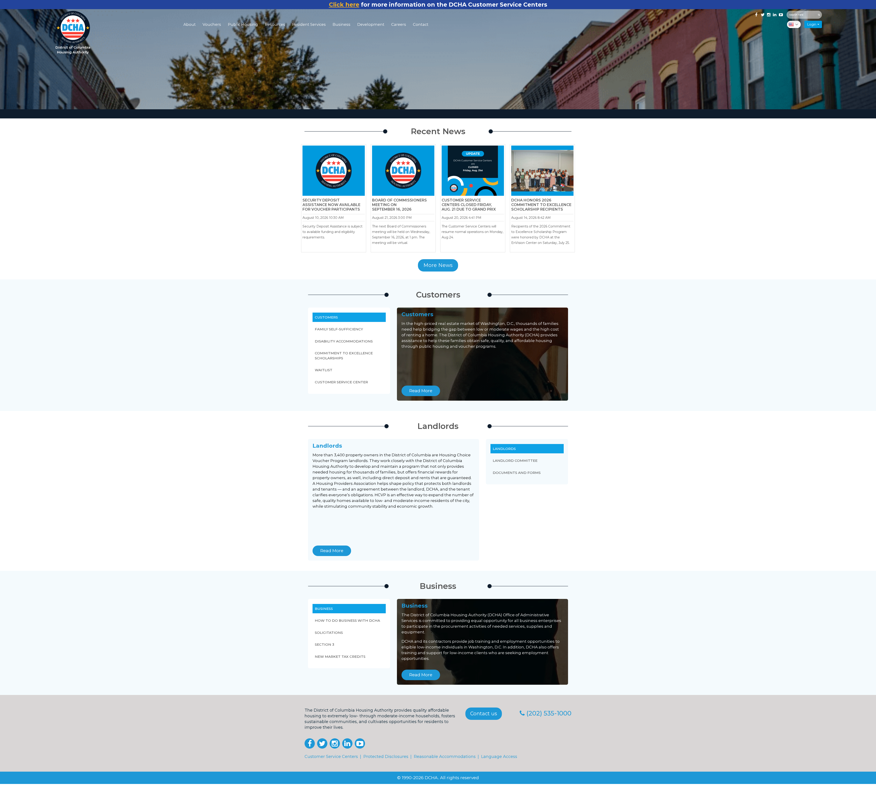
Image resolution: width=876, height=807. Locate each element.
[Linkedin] (774, 14)
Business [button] (341, 24)
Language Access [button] (499, 756)
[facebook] (756, 14)
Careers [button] (398, 24)
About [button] (189, 24)
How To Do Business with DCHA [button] (347, 620)
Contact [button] (420, 24)
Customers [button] (326, 317)
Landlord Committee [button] (515, 460)
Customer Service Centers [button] (331, 756)
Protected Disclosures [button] (385, 756)
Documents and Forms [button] (517, 472)
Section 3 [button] (324, 644)
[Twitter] (762, 14)
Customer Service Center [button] (341, 382)
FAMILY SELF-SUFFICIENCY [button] (339, 329)
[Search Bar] (819, 15)
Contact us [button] (483, 713)
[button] (310, 743)
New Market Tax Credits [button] (340, 656)
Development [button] (370, 24)
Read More (420, 390)
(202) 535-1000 (548, 713)
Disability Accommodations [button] (344, 341)
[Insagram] (768, 14)
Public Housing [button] (243, 24)
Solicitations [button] (329, 632)
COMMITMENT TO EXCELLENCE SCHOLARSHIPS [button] (344, 355)
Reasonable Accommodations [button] (445, 756)
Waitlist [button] (323, 370)
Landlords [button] (504, 449)
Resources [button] (275, 24)
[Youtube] (780, 14)
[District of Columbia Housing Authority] (73, 28)
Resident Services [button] (309, 24)
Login (811, 24)
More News (438, 265)
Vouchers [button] (212, 24)
